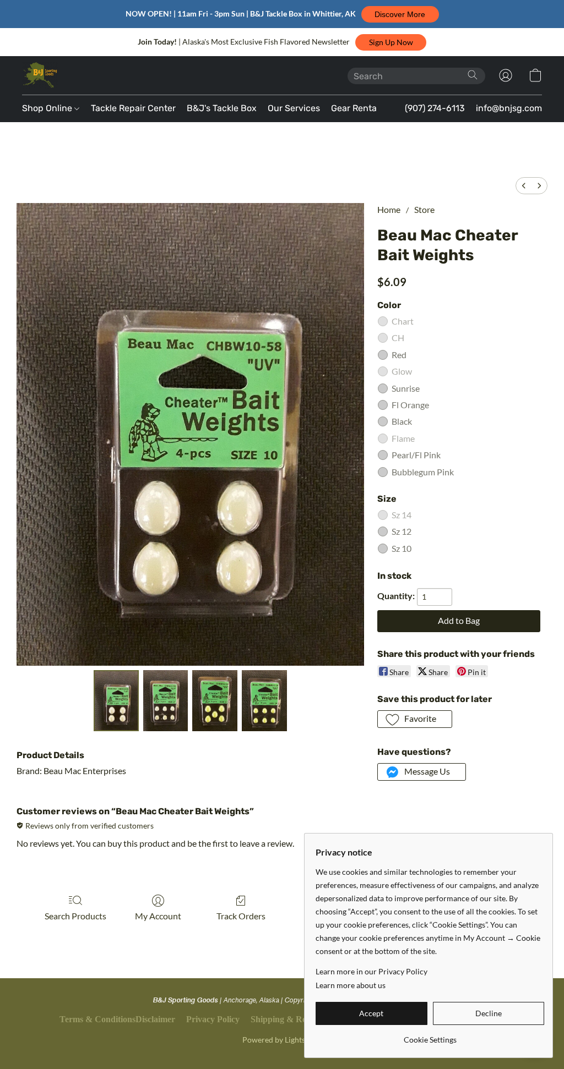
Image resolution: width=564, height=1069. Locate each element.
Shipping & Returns (288, 1019)
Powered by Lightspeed (282, 1039)
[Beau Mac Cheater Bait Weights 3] (264, 701)
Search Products (75, 916)
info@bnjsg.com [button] (509, 108)
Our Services (294, 108)
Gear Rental (355, 108)
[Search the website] (472, 75)
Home (388, 209)
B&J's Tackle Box (222, 108)
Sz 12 (401, 531)
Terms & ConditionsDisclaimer (117, 1019)
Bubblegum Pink (423, 472)
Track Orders (240, 916)
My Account (158, 916)
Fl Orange (410, 404)
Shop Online (48, 108)
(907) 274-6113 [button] (435, 108)
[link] (430, 1035)
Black (402, 421)
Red (399, 354)
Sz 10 (401, 548)
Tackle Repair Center (133, 108)
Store (424, 209)
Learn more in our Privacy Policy (371, 971)
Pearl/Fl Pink (416, 454)
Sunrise (406, 388)
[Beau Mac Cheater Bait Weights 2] (214, 701)
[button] (400, 14)
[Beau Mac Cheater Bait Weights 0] (116, 701)
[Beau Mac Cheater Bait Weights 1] (165, 701)
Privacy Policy (213, 1019)
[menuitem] (524, 186)
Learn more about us (351, 985)
